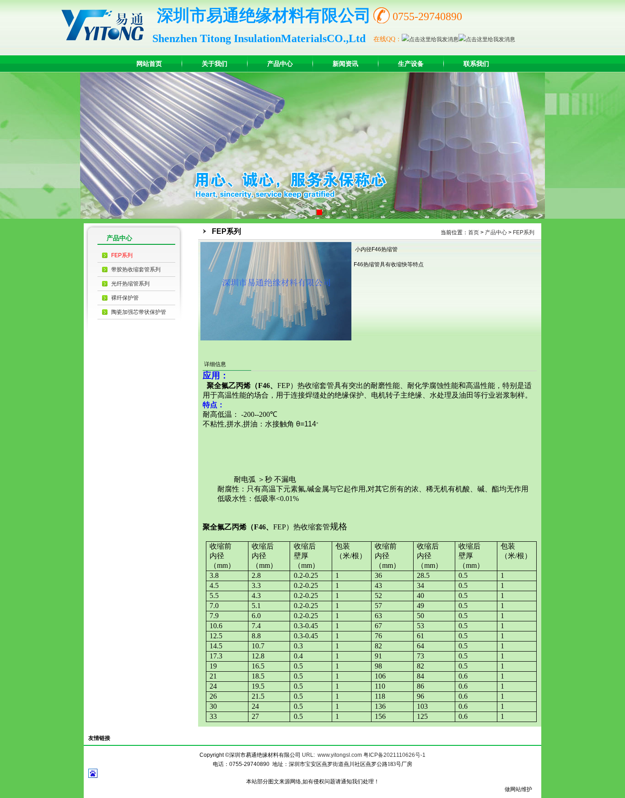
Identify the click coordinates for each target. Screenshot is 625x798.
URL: (308, 755)
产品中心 (496, 232)
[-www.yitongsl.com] (106, 25)
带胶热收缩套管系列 (136, 269)
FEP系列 (122, 255)
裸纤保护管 (125, 298)
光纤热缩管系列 (130, 283)
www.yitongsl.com (340, 755)
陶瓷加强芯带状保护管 (138, 312)
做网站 (513, 789)
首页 (473, 232)
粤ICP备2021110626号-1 (394, 755)
